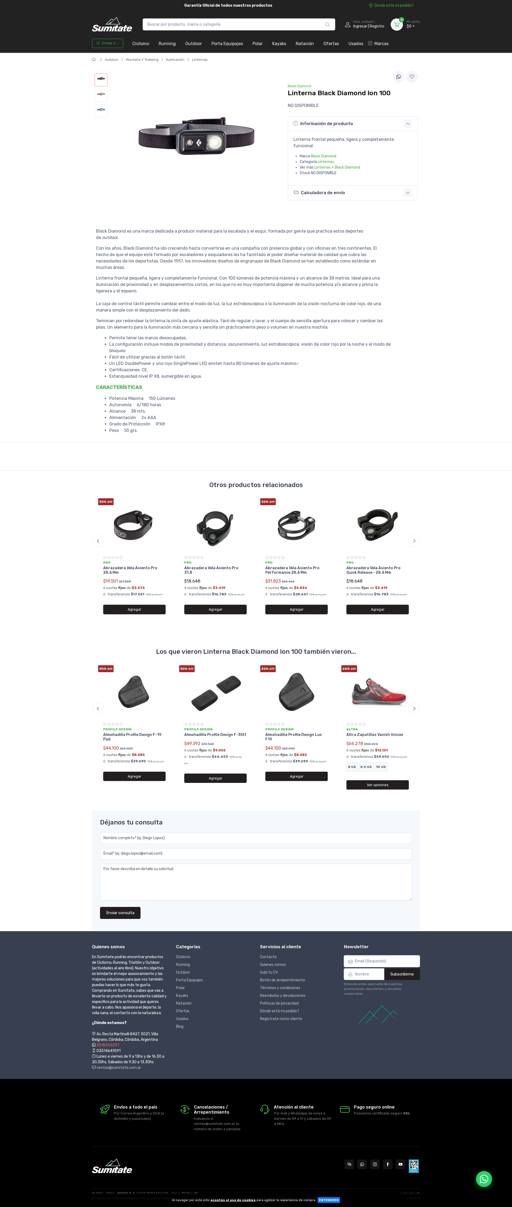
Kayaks (279, 43)
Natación (305, 43)
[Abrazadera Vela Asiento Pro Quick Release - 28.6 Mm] (377, 525)
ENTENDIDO (328, 1200)
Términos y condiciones (280, 988)
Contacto (268, 957)
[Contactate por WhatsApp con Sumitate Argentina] (362, 1164)
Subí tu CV (269, 972)
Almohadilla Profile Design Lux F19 (293, 737)
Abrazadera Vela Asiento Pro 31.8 (211, 570)
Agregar (134, 609)
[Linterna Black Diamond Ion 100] (101, 80)
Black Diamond (323, 156)
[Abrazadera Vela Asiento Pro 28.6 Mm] (134, 525)
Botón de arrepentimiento (282, 980)
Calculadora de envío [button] (323, 192)
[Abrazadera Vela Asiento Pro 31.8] (215, 525)
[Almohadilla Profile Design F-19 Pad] (134, 692)
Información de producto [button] (326, 123)
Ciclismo (140, 43)
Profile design (117, 729)
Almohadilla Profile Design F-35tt (215, 734)
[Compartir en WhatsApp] (399, 77)
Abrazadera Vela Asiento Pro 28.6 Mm (130, 570)
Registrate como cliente (281, 1019)
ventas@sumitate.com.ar (118, 1067)
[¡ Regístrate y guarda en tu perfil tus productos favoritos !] (412, 77)
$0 (413, 24)
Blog (179, 1026)
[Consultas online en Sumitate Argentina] (349, 1164)
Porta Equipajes (227, 43)
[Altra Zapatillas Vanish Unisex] (377, 692)
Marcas (381, 43)
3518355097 (108, 1045)
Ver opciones (378, 785)
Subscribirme (402, 974)
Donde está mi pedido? (394, 5)
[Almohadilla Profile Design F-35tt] (215, 692)
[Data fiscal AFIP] (413, 1166)
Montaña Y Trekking (142, 60)
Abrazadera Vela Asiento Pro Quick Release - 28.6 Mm (373, 570)
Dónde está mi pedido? (279, 1011)
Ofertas (331, 43)
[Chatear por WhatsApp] (484, 1179)
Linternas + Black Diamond (337, 167)
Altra (352, 729)
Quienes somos (273, 964)
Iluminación (175, 60)
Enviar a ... (110, 43)
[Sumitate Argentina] (112, 24)
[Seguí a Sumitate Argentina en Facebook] (388, 1164)
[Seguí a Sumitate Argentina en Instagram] (375, 1164)
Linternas (200, 60)
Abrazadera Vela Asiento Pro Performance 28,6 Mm (292, 570)
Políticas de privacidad (279, 1003)
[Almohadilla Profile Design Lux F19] (296, 692)
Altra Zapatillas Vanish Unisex (374, 734)
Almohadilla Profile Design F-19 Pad (132, 737)
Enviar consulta (120, 912)
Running (167, 43)
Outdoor (193, 43)
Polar (258, 43)
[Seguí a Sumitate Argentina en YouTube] (400, 1164)
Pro (106, 562)
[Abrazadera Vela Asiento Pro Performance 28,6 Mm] (296, 525)
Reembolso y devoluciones (283, 995)
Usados (356, 43)
